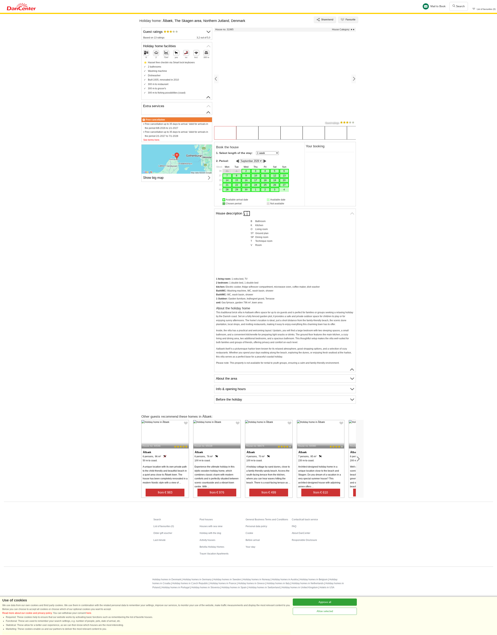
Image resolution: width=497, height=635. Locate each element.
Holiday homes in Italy (278, 583)
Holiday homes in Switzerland (264, 587)
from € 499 (269, 492)
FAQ (294, 526)
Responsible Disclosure (304, 540)
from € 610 (320, 492)
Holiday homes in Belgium (314, 579)
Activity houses (207, 540)
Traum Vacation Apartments (214, 553)
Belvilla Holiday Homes (212, 547)
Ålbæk (168, 21)
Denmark (238, 21)
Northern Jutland (216, 21)
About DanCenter (301, 533)
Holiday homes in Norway (256, 579)
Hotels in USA (327, 587)
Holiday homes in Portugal (176, 587)
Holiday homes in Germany (197, 579)
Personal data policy (256, 526)
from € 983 (165, 492)
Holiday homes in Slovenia (205, 587)
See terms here (151, 140)
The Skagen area (188, 21)
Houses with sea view (211, 526)
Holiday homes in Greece (251, 583)
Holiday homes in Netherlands (308, 583)
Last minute (159, 540)
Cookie (249, 533)
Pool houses (206, 519)
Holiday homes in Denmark (166, 579)
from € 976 (217, 492)
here (88, 613)
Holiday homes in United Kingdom (300, 587)
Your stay (250, 547)
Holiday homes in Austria (285, 579)
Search (460, 6)
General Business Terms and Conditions (267, 519)
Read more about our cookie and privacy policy (27, 613)
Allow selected (325, 611)
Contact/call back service (305, 519)
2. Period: (222, 160)
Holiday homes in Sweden (227, 579)
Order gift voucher (162, 533)
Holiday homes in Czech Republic (190, 583)
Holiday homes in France (223, 583)
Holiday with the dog (210, 533)
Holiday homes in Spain (234, 587)
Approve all (325, 602)
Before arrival (253, 540)
